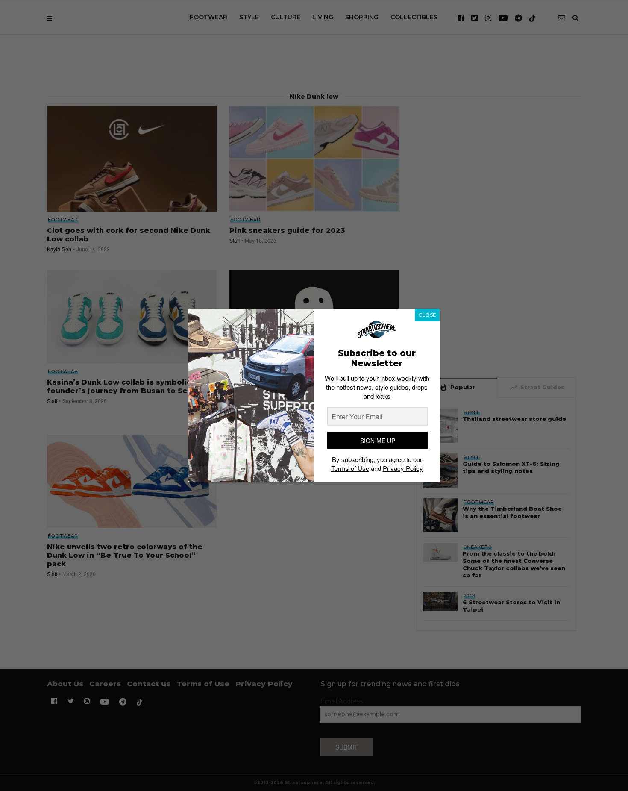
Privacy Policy (403, 468)
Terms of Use (350, 468)
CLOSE (427, 315)
